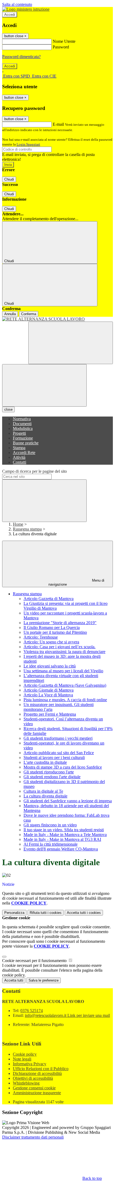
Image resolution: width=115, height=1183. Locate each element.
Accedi (9, 15)
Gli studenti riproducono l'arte (49, 772)
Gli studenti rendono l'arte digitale (52, 776)
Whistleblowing (26, 1083)
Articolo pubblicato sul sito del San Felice (59, 752)
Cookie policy (25, 1054)
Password (61, 47)
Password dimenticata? (21, 56)
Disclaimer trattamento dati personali (33, 1137)
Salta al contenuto (17, 4)
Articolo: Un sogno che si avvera (51, 642)
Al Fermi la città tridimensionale (51, 844)
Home (18, 524)
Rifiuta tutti (46, 913)
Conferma (28, 314)
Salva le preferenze (44, 980)
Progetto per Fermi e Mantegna (50, 714)
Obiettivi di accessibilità (33, 1078)
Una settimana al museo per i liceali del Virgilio (63, 671)
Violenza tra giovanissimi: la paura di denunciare (64, 651)
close (8, 409)
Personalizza (14, 913)
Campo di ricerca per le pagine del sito (34, 471)
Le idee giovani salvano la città (50, 666)
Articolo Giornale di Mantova (49, 690)
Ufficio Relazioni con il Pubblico (40, 1068)
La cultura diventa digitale (45, 796)
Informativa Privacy (29, 1064)
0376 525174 (31, 1010)
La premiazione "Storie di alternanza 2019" (60, 622)
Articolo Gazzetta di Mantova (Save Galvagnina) (65, 685)
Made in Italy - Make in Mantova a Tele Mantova (65, 834)
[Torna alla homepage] (57, 319)
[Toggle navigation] (44, 385)
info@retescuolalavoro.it (67, 1015)
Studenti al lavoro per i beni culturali (54, 757)
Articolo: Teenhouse (41, 637)
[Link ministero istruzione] (25, 9)
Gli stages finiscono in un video (50, 825)
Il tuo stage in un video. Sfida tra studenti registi (64, 829)
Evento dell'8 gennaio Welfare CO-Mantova (61, 849)
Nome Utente (64, 41)
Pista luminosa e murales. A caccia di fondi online (65, 699)
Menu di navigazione (76, 582)
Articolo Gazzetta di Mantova (49, 598)
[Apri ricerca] (70, 343)
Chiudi (9, 179)
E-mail (58, 124)
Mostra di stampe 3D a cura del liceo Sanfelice (63, 767)
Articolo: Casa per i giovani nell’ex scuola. (59, 646)
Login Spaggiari (28, 144)
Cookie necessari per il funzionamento (35, 960)
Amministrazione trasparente (37, 1092)
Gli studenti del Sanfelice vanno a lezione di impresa (68, 801)
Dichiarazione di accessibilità (37, 1073)
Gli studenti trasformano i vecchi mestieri (58, 738)
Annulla (10, 314)
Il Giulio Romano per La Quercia (52, 627)
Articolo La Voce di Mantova (48, 695)
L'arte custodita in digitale (45, 762)
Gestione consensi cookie (34, 1088)
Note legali (22, 1059)
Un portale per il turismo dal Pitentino (55, 632)
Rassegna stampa (27, 529)
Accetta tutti (84, 913)
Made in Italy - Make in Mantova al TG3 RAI (62, 839)
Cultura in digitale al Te (43, 791)
